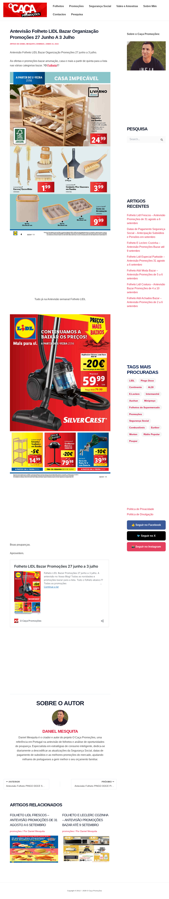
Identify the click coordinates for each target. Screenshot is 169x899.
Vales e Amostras (127, 6)
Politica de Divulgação (140, 514)
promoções (16, 831)
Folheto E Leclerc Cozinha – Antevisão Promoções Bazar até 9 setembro (85, 820)
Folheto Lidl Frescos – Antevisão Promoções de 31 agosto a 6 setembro (33, 820)
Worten (133, 434)
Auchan (133, 400)
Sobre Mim (150, 6)
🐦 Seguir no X (146, 535)
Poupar (133, 441)
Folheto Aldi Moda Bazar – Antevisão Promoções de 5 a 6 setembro (145, 274)
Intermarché (152, 394)
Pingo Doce (147, 380)
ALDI (150, 387)
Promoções (76, 6)
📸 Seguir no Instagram (146, 546)
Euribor (155, 427)
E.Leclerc (134, 394)
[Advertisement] (60, 264)
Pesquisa (77, 14)
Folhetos (58, 6)
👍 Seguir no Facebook (146, 524)
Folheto (52, 65)
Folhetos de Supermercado (144, 407)
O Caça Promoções (6, 17)
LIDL (132, 380)
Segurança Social (100, 6)
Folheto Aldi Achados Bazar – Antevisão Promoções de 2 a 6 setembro (145, 302)
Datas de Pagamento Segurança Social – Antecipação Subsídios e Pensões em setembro (146, 233)
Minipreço (149, 400)
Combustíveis (137, 427)
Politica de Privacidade (140, 509)
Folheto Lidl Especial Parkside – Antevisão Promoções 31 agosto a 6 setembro (146, 260)
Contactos (59, 14)
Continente (135, 387)
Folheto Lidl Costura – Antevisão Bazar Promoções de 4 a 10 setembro (146, 288)
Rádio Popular (152, 434)
